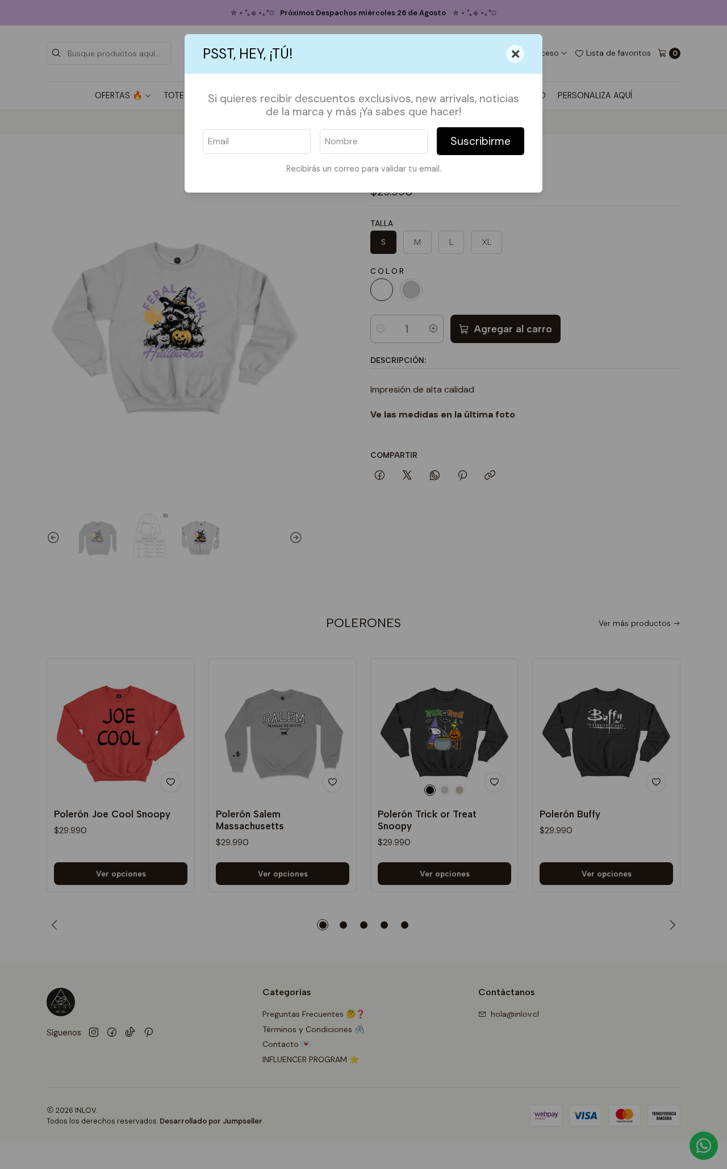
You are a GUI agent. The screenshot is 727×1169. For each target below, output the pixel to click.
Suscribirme (480, 141)
